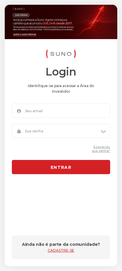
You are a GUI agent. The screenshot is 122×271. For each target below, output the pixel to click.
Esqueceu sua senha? (101, 149)
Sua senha (34, 131)
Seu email (34, 111)
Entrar (61, 167)
